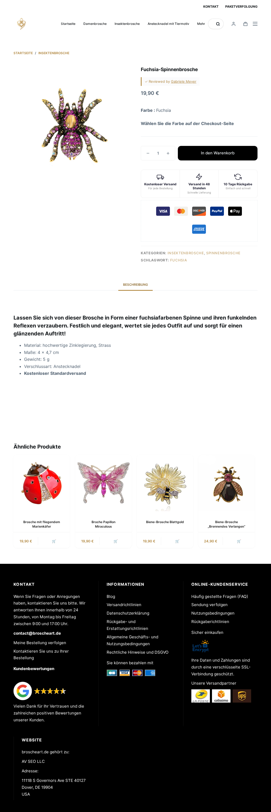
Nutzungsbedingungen (212, 613)
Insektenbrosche (127, 24)
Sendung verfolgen (209, 604)
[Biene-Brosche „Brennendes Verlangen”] (226, 483)
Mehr (201, 24)
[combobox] (212, 23)
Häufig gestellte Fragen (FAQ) (219, 596)
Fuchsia (178, 260)
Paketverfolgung (241, 6)
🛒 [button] (54, 541)
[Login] (234, 24)
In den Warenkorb (217, 152)
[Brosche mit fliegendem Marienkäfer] (41, 483)
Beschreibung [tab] (135, 285)
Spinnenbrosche (223, 253)
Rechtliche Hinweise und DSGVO (138, 652)
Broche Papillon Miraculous (103, 524)
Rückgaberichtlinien (210, 621)
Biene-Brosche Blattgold (165, 522)
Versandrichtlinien (124, 604)
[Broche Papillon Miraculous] (103, 483)
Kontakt (211, 6)
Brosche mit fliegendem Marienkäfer (41, 524)
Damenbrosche (95, 24)
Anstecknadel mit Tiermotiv (168, 24)
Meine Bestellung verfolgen (39, 642)
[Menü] (255, 23)
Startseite (68, 24)
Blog (111, 596)
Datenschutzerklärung (128, 613)
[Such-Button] (218, 24)
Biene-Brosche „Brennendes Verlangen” (226, 524)
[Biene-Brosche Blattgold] (165, 483)
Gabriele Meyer (183, 81)
